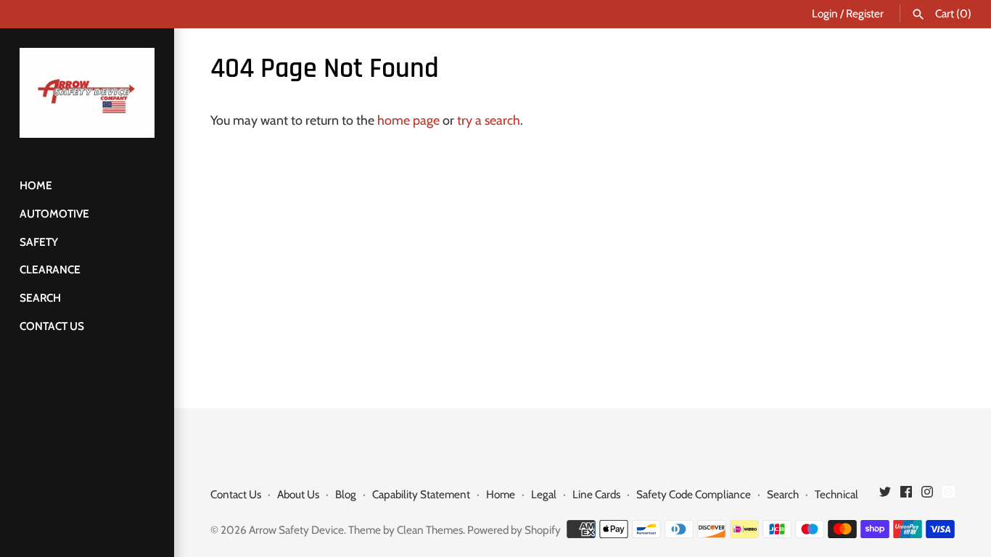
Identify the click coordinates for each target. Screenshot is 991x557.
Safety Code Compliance (693, 494)
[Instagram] (927, 496)
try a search (488, 120)
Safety (39, 242)
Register (865, 13)
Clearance (50, 269)
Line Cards (596, 494)
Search (40, 298)
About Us (298, 494)
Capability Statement (421, 494)
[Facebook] (906, 496)
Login (825, 13)
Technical (836, 494)
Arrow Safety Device (296, 530)
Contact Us (52, 326)
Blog (345, 494)
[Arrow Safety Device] (87, 93)
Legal (543, 494)
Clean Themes (430, 530)
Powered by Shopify (514, 530)
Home (36, 185)
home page (408, 120)
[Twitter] (885, 496)
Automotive (54, 213)
